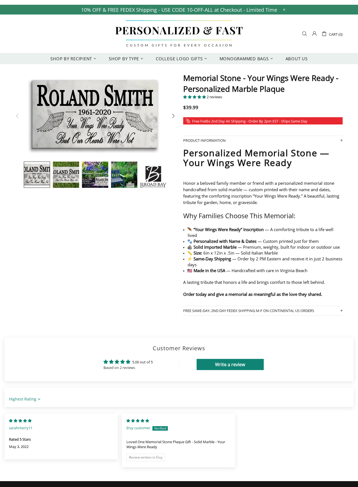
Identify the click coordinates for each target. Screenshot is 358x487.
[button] (195, 96)
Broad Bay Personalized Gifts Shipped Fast (179, 34)
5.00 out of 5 (142, 361)
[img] (20, 420)
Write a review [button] (230, 364)
